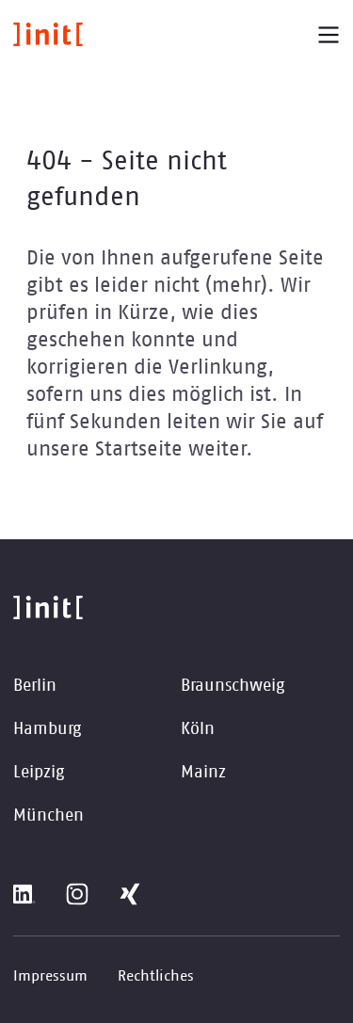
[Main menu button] (328, 35)
